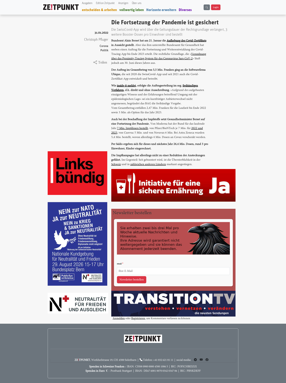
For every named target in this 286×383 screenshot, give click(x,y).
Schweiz (116, 164)
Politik (104, 50)
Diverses (185, 10)
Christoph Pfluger (96, 39)
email (119, 264)
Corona (104, 46)
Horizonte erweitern (161, 10)
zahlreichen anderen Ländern (148, 164)
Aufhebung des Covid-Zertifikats (186, 40)
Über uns (136, 3)
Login (216, 7)
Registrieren (138, 318)
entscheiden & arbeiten (99, 10)
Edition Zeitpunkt (105, 3)
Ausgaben (87, 3)
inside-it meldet (126, 85)
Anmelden (119, 318)
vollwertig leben (131, 10)
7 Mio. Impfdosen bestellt (132, 128)
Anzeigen (123, 3)
